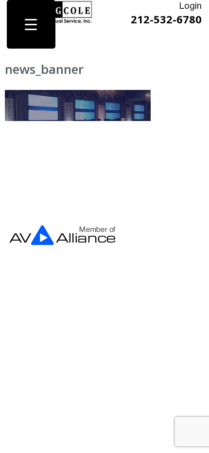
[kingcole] (62, 21)
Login (190, 6)
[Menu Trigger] (31, 24)
